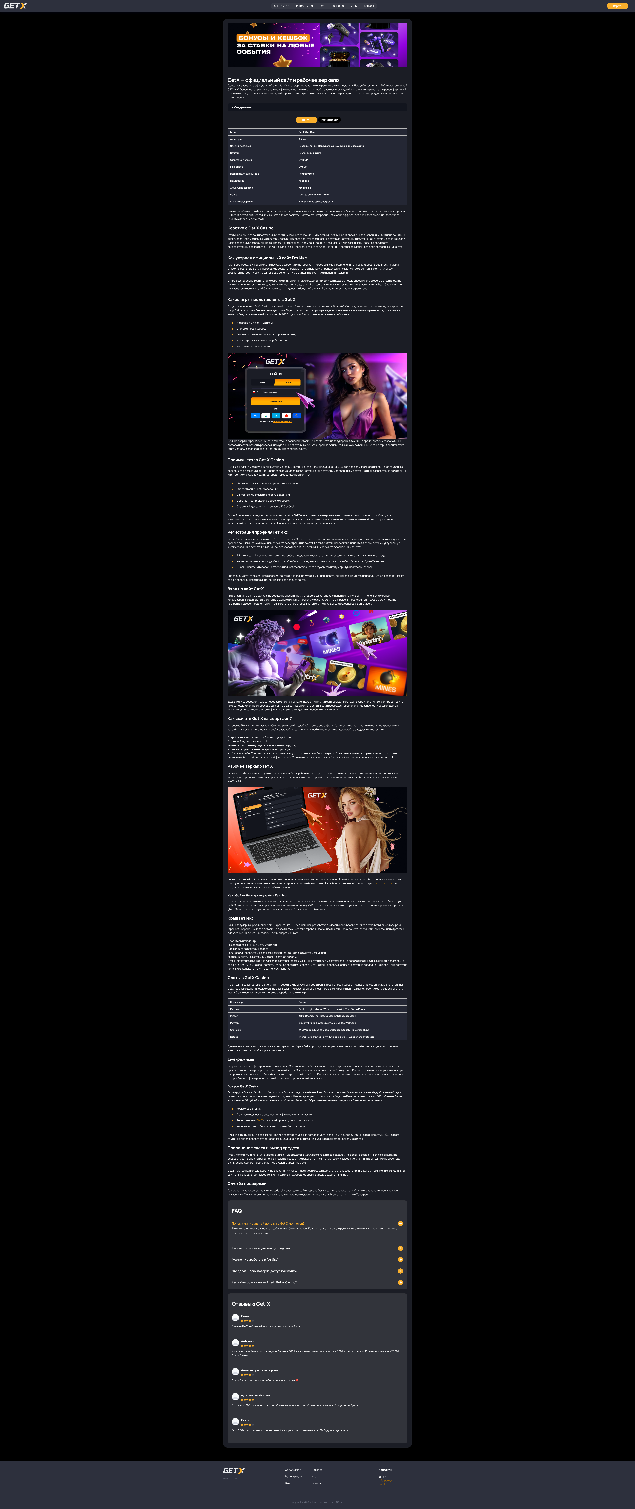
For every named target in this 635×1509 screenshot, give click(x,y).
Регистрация (304, 6)
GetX (260, 1120)
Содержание (243, 107)
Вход (323, 6)
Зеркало (338, 6)
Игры (354, 6)
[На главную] (251, 1471)
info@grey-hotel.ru (385, 1482)
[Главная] (15, 6)
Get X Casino (281, 6)
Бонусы (369, 6)
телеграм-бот (384, 883)
